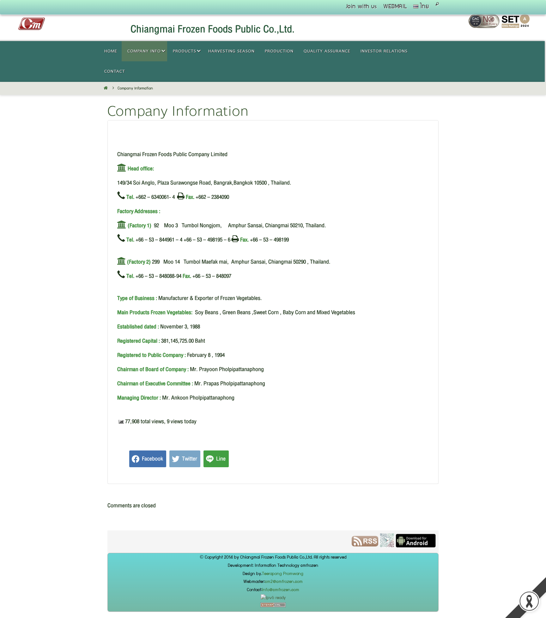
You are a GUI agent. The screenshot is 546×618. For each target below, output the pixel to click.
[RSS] (120, 544)
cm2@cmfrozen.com (284, 582)
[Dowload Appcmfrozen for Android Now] (171, 544)
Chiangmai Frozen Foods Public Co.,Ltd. (212, 29)
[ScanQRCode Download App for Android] (142, 544)
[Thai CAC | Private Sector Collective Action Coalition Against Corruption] (484, 26)
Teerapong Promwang (282, 574)
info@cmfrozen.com (280, 590)
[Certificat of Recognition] (515, 26)
